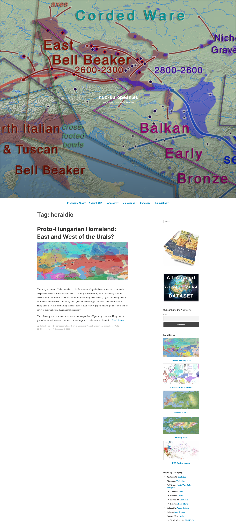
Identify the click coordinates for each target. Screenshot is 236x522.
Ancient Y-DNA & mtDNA (181, 387)
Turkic (105, 326)
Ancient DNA (95, 203)
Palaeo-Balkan (183, 507)
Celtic (180, 495)
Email (165, 314)
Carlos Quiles (45, 326)
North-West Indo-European (179, 486)
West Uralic (189, 520)
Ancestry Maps (181, 437)
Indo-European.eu (118, 97)
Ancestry (112, 203)
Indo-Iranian (179, 511)
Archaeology (60, 326)
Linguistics (161, 203)
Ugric (111, 326)
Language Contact (85, 326)
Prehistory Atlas (75, 203)
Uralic (116, 326)
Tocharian (180, 481)
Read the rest (118, 320)
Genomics (145, 203)
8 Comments (45, 329)
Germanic (184, 499)
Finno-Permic (71, 326)
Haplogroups (128, 203)
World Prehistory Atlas (181, 360)
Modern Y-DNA (181, 412)
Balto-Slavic (183, 503)
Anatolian (182, 476)
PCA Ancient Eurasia (181, 462)
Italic (181, 491)
